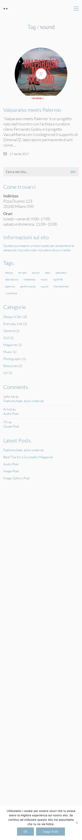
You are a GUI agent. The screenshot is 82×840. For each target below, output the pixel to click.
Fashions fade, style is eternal (23, 401)
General (9, 331)
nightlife (58, 279)
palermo (10, 286)
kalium (36, 272)
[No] (76, 822)
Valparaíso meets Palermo (32, 110)
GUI (6, 338)
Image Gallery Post (16, 478)
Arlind (7, 409)
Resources (10, 366)
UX (5, 373)
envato (22, 272)
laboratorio (11, 279)
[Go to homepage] (5, 8)
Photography (12, 359)
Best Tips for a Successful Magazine (28, 457)
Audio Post (10, 414)
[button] (76, 8)
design (9, 272)
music (44, 279)
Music (7, 352)
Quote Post (11, 426)
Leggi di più (50, 831)
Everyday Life (12, 324)
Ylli (5, 422)
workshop (11, 293)
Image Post (11, 471)
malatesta (29, 279)
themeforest (61, 286)
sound (44, 286)
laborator (61, 272)
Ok (25, 831)
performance (28, 286)
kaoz (47, 272)
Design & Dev (12, 317)
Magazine (10, 345)
